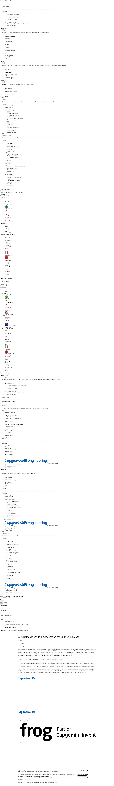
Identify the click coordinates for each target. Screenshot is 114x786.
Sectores (6, 30)
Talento (6, 99)
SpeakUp (24, 704)
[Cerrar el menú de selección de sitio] (6, 194)
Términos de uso (25, 707)
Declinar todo (82, 777)
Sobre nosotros (8, 135)
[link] (5, 0)
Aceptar (82, 770)
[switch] (0, 192)
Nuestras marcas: (21, 716)
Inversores (24, 693)
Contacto (24, 694)
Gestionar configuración (82, 774)
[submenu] (6, 404)
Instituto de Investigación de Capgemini (11, 399)
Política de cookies (26, 702)
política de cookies (53, 782)
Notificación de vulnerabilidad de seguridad (30, 701)
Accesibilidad (25, 698)
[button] (6, 281)
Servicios (6, 63)
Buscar (1, 594)
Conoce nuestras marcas (7, 456)
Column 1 (22, 682)
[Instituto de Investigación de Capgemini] (58, 397)
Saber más (4, 11)
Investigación (7, 6)
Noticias (6, 81)
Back (8, 14)
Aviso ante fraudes (26, 708)
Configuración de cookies (27, 705)
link (3, 6)
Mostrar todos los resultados (6, 615)
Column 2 (22, 696)
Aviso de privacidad (26, 699)
